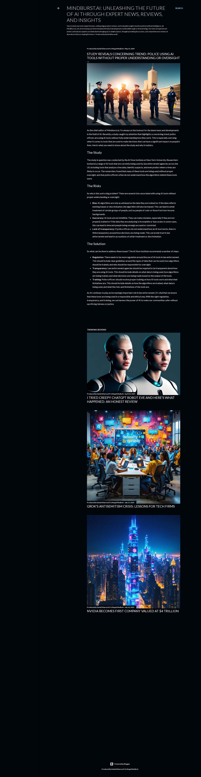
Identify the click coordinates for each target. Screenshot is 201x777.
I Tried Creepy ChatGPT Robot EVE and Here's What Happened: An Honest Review (131, 399)
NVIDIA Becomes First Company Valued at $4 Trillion (133, 611)
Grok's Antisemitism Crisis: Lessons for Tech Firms (131, 506)
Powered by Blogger (122, 764)
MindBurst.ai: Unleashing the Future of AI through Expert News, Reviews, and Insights (116, 14)
